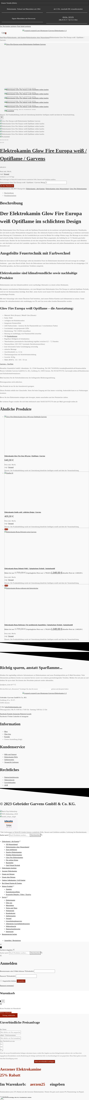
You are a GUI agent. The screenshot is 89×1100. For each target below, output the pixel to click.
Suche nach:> (4, 835)
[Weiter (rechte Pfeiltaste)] (3, 1099)
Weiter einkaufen (6, 1013)
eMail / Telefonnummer (8, 1035)
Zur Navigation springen (8, 26)
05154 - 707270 (68, 17)
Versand (6, 174)
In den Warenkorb (7, 186)
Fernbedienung (12, 336)
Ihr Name (3, 1029)
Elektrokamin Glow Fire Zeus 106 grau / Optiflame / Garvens (24, 456)
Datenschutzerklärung (44, 689)
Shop (5, 37)
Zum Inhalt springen (24, 26)
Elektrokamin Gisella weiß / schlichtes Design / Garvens (22, 512)
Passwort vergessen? (7, 985)
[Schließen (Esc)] (7, 1096)
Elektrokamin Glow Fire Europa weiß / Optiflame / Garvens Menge (22, 182)
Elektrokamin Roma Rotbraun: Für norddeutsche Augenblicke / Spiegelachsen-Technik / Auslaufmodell (38, 625)
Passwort (7, 976)
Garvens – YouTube (6, 364)
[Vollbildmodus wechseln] (3, 1096)
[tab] (46, 193)
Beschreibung (9, 193)
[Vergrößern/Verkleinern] (1, 1096)
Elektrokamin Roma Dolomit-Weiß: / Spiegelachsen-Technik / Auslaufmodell (29, 568)
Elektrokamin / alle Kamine (16, 37)
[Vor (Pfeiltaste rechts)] (3, 142)
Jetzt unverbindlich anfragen (44, 1061)
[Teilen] (5, 1096)
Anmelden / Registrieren (12, 940)
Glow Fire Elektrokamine (78, 189)
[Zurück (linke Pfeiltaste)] (1, 1099)
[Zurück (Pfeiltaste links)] (1, 142)
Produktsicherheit (10, 195)
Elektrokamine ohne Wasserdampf (38, 37)
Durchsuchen (35, 835)
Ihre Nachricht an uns (7, 1041)
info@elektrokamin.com (13, 707)
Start (1, 37)
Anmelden (21, 981)
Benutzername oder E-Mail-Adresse (17, 971)
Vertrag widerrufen (8, 1015)
